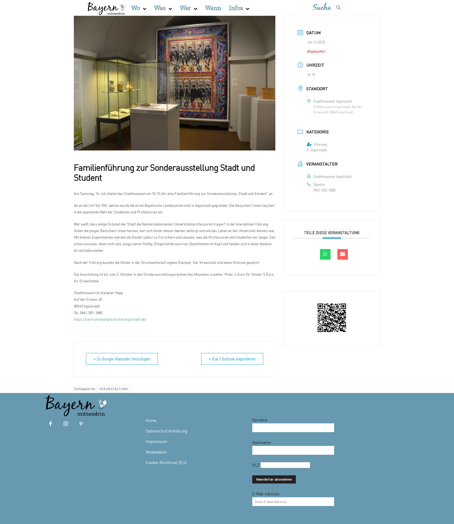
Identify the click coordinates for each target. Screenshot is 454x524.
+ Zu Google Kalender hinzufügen (122, 358)
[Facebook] (50, 424)
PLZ (256, 465)
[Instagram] (65, 424)
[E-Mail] (342, 254)
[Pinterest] (81, 424)
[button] (330, 8)
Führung (320, 144)
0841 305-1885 (324, 190)
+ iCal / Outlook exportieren (232, 358)
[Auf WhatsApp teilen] (325, 254)
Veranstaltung (113, 389)
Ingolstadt (319, 150)
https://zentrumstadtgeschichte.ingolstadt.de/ (110, 319)
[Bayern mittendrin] (106, 8)
